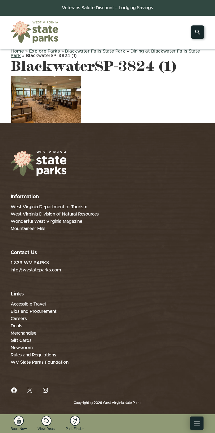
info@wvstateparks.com (36, 270)
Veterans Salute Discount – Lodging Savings (107, 8)
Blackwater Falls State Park (95, 51)
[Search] (197, 32)
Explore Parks (44, 51)
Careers (19, 318)
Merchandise (23, 333)
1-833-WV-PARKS (30, 263)
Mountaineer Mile (28, 228)
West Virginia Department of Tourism (49, 207)
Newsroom (22, 348)
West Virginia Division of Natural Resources (55, 214)
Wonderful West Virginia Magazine (46, 221)
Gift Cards (21, 340)
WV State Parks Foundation (40, 362)
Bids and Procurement (34, 311)
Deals (16, 326)
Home (17, 51)
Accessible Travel (28, 304)
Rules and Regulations (33, 355)
